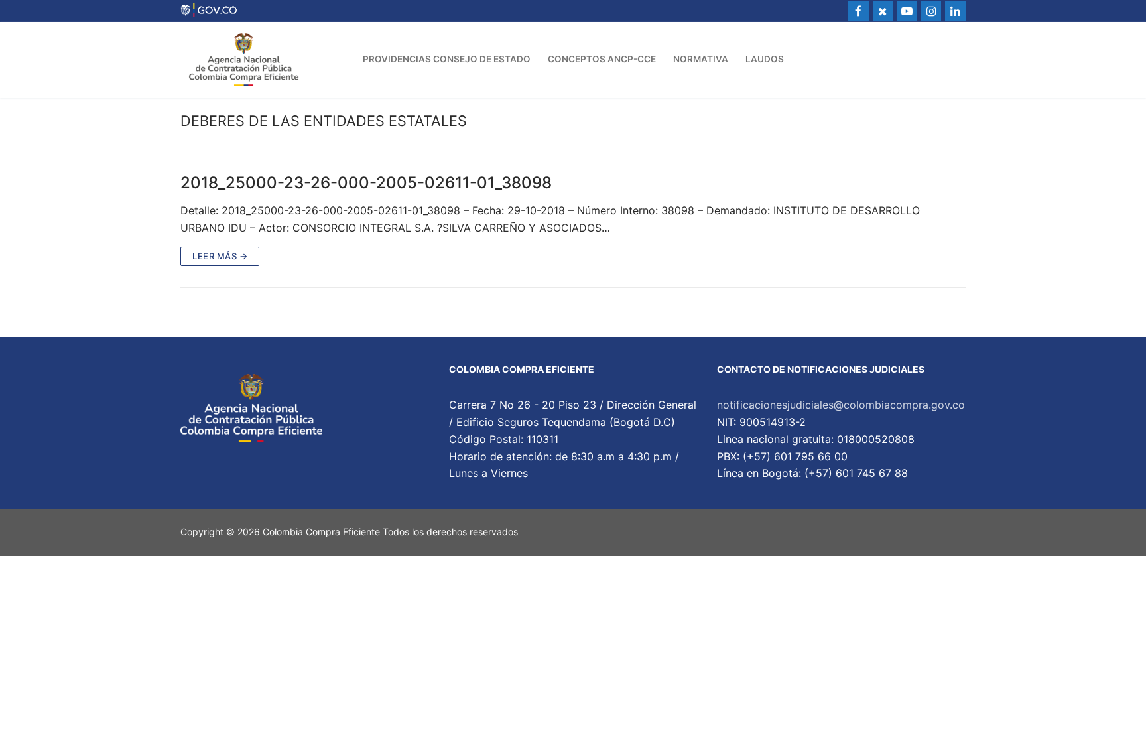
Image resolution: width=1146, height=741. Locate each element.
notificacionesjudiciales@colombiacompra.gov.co (841, 404)
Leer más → (219, 256)
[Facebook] (858, 11)
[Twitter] (883, 11)
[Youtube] (907, 11)
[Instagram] (931, 11)
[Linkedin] (955, 11)
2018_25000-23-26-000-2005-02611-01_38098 (366, 182)
